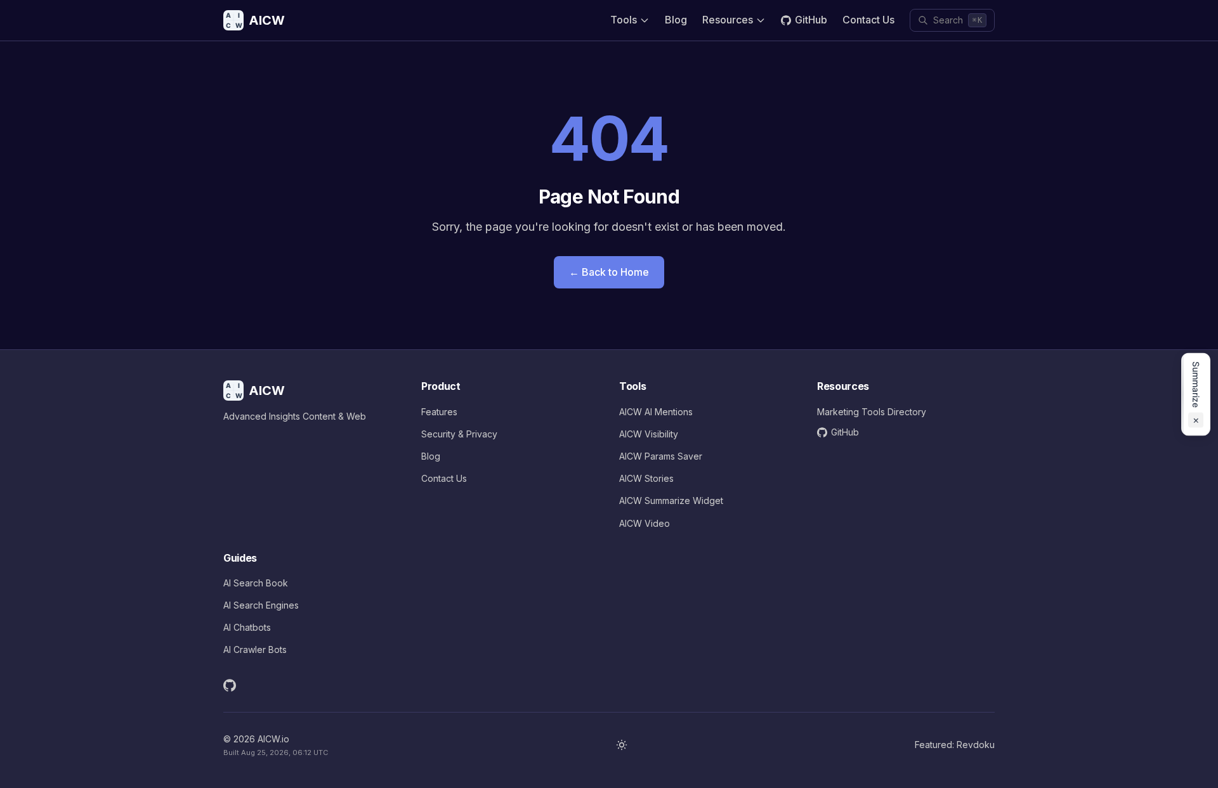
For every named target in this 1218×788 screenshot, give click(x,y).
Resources (727, 19)
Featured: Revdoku (955, 744)
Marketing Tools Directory (871, 411)
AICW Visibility (648, 434)
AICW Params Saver (660, 456)
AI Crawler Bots (255, 649)
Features (439, 411)
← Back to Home (609, 272)
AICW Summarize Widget (671, 500)
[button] (1195, 394)
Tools (623, 19)
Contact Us (868, 19)
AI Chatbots (247, 627)
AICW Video (644, 523)
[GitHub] (229, 685)
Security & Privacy (459, 434)
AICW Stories (646, 478)
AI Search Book (255, 583)
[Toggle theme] (621, 744)
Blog (676, 19)
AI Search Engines (261, 605)
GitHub (811, 19)
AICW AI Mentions (656, 411)
